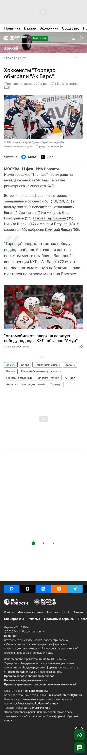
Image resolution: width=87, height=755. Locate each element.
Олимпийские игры (47, 364)
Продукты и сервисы (59, 619)
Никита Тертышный (49, 218)
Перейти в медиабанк (53, 142)
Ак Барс (70, 377)
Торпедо (56, 384)
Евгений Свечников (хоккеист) (41, 371)
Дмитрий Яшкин (58, 229)
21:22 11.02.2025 (15, 58)
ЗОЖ (66, 612)
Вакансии (10, 635)
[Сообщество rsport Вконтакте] (43, 589)
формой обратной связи (41, 703)
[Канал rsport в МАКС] (11, 589)
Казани (41, 195)
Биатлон (52, 612)
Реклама (34, 619)
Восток (10, 371)
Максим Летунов (53, 224)
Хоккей (10, 364)
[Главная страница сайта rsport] (24, 38)
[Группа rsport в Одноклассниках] (59, 589)
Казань (70, 364)
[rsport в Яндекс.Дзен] (27, 589)
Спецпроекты (14, 619)
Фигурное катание (30, 612)
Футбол (9, 612)
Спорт (25, 364)
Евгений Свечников (20, 212)
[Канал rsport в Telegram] (75, 589)
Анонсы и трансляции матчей (25, 384)
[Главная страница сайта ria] (4, 38)
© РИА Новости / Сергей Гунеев (21, 142)
